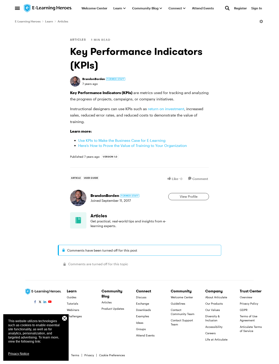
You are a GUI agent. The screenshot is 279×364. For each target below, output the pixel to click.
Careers (210, 333)
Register (240, 8)
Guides (71, 297)
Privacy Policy (249, 303)
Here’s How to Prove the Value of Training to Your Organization (132, 145)
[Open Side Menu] (17, 8)
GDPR (244, 310)
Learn (49, 21)
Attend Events (145, 335)
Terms (75, 355)
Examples (142, 316)
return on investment (166, 109)
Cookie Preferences (112, 355)
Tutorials (72, 303)
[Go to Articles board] (78, 220)
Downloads (143, 310)
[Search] (227, 8)
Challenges (74, 316)
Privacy (89, 355)
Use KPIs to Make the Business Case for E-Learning (121, 140)
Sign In (256, 8)
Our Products (214, 303)
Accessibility (213, 326)
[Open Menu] (261, 21)
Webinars (73, 310)
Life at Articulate (216, 339)
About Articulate (216, 297)
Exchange (142, 303)
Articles (63, 21)
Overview (246, 297)
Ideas (139, 322)
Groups (141, 329)
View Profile (189, 196)
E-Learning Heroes (28, 21)
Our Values (212, 310)
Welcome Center (182, 297)
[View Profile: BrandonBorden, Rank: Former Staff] (75, 81)
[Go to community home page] (48, 8)
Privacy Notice (18, 353)
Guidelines (178, 303)
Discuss (141, 297)
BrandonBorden (93, 79)
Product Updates (113, 308)
